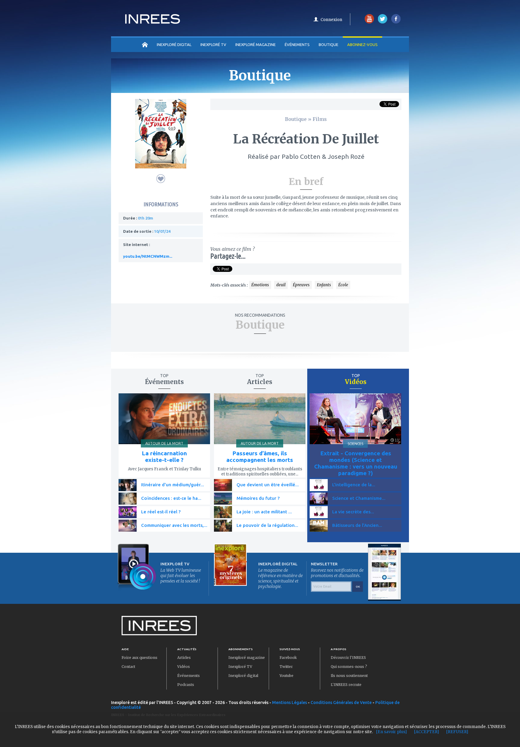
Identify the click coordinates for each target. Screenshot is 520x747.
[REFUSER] (457, 731)
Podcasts (185, 684)
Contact (128, 666)
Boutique (328, 44)
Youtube (286, 675)
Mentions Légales (289, 702)
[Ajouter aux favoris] (160, 178)
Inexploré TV (240, 666)
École (343, 284)
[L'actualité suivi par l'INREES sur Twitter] (382, 22)
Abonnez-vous (362, 44)
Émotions (260, 284)
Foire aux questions (139, 657)
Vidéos (183, 666)
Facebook (288, 657)
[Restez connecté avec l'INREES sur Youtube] (369, 22)
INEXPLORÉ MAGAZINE (255, 44)
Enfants (324, 284)
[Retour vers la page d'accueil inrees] (152, 22)
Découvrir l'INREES (348, 657)
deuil (281, 284)
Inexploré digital (243, 675)
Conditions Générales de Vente (341, 702)
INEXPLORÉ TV (213, 44)
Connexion (331, 19)
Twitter (286, 666)
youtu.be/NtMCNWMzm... (147, 256)
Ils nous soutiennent (349, 675)
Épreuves (301, 284)
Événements (297, 44)
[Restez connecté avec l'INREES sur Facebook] (396, 22)
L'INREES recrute (346, 684)
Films (320, 119)
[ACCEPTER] (426, 731)
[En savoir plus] (391, 731)
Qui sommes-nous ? (349, 666)
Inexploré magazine (246, 657)
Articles (184, 657)
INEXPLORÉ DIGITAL (174, 44)
